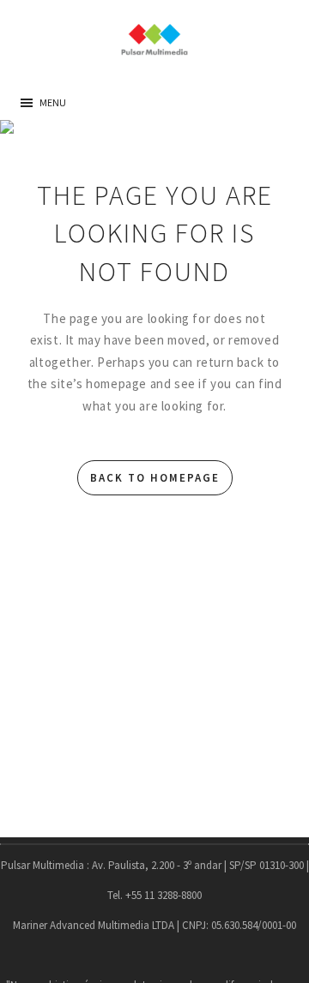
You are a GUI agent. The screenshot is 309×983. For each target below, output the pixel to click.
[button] (52, 103)
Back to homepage (155, 478)
